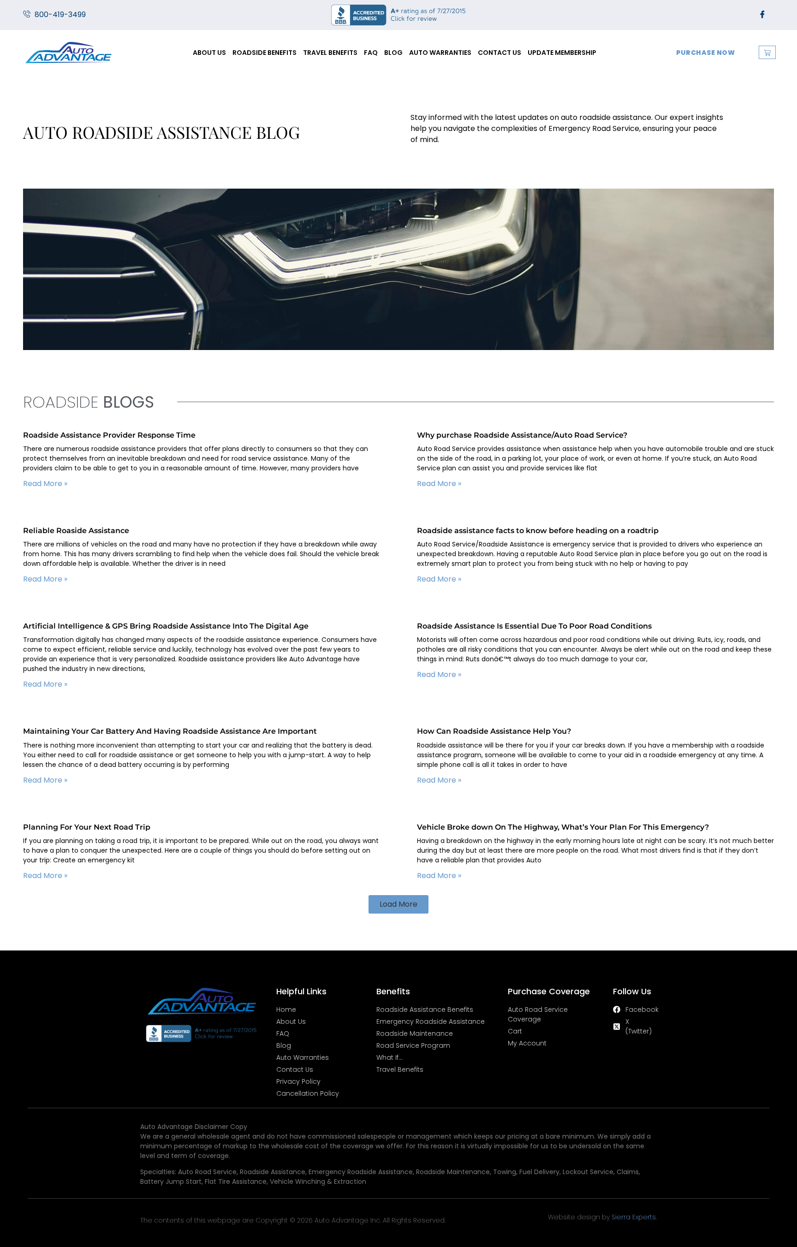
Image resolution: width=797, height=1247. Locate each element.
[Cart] (767, 52)
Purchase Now (705, 52)
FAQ (371, 52)
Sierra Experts (634, 1217)
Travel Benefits (330, 52)
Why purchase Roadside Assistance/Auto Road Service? (522, 435)
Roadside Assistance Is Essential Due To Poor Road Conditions (534, 626)
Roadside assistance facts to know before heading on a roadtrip (538, 530)
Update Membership (562, 52)
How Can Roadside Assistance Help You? (494, 731)
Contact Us (499, 52)
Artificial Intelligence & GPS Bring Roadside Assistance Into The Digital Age (166, 626)
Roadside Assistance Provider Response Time (109, 435)
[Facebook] (762, 14)
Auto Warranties (440, 52)
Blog (393, 52)
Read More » (45, 483)
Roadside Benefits (264, 52)
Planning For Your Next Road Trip (86, 827)
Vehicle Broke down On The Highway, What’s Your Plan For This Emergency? (563, 827)
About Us (209, 52)
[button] (398, 904)
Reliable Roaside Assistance (76, 530)
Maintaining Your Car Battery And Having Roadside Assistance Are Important (170, 731)
